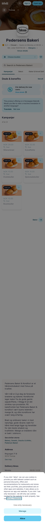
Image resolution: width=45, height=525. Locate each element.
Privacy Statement (14, 498)
